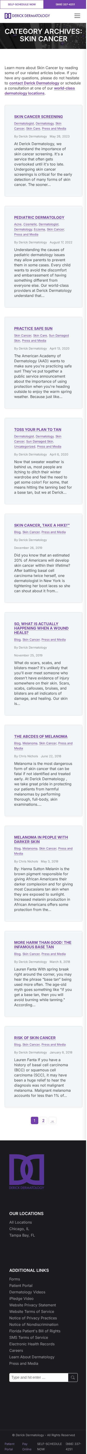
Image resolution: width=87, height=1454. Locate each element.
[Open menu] (77, 16)
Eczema (39, 229)
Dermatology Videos (27, 1292)
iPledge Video (21, 1298)
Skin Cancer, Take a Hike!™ (42, 525)
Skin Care (33, 128)
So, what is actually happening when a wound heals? (41, 628)
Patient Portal (20, 1285)
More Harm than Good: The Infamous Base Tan (42, 944)
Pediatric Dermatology (39, 217)
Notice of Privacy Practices (33, 1318)
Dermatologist (24, 123)
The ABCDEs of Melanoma (41, 736)
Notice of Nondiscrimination (33, 1324)
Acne (18, 224)
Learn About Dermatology (32, 1357)
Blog (17, 532)
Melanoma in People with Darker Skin (41, 839)
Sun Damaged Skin (39, 441)
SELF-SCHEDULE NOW (22, 4)
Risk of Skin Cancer (35, 1037)
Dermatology (45, 123)
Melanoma (30, 743)
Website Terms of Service (31, 1311)
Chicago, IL (19, 1228)
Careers (16, 1350)
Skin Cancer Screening (38, 116)
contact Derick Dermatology (34, 83)
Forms (14, 1279)
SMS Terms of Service (28, 1337)
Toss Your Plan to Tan (37, 429)
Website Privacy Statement (32, 1305)
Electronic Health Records (32, 1344)
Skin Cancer (55, 229)
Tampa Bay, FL (22, 1235)
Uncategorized (24, 446)
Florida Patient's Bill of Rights (34, 1331)
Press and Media (54, 128)
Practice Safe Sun (33, 328)
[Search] (73, 1377)
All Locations (20, 1222)
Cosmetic (30, 224)
